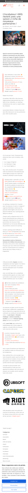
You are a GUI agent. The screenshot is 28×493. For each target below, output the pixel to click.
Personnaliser (14, 485)
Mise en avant (6, 461)
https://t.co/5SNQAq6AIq (11, 192)
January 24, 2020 (17, 303)
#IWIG (19, 76)
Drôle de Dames (7, 442)
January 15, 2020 (17, 91)
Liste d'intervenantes (8, 456)
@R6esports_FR (15, 82)
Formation (5, 449)
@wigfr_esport (15, 335)
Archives (5, 434)
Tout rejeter (14, 489)
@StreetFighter (19, 181)
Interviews (5, 454)
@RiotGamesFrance (20, 78)
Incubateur (6, 28)
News (10, 28)
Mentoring (5, 458)
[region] (14, 478)
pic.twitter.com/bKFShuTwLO (12, 299)
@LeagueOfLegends (10, 85)
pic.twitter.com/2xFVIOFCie (12, 340)
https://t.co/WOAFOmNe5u (12, 290)
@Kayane (21, 290)
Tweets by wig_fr (7, 428)
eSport (19, 26)
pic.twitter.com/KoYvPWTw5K (12, 87)
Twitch (10, 231)
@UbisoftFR (9, 80)
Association (6, 437)
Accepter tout (14, 481)
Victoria (7, 26)
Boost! (4, 439)
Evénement (6, 446)
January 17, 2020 (17, 200)
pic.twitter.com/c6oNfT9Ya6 (15, 196)
